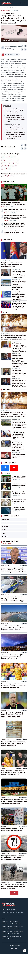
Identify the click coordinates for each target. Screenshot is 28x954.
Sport (2, 206)
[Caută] (20, 3)
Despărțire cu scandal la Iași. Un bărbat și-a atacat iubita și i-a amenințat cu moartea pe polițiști (12, 599)
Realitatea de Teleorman (15, 923)
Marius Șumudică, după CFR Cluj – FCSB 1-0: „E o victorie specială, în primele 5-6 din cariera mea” (12, 715)
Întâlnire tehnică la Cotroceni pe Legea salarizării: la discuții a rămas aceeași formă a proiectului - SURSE (13, 414)
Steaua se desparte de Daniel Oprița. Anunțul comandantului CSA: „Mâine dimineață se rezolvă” (19, 306)
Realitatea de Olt (5, 928)
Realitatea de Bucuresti (7, 926)
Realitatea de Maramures (7, 939)
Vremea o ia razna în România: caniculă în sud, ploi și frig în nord (14, 231)
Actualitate (12, 7)
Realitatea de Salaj (15, 928)
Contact (3, 909)
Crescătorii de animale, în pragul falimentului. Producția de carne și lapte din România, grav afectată (14, 224)
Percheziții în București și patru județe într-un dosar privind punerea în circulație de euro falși (13, 743)
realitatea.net (11, 157)
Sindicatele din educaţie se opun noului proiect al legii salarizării (12, 829)
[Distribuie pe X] (25, 49)
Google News (9, 176)
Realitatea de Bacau (21, 739)
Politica (6, 220)
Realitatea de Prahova (17, 934)
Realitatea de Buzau (16, 936)
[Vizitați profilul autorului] (2, 47)
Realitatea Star (5, 923)
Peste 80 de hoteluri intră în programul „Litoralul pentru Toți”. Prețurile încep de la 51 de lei (12, 628)
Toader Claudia (15, 46)
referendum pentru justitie (9, 163)
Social (5, 228)
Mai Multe (14, 893)
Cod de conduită (19, 912)
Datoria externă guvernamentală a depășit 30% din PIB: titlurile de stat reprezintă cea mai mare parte (18, 446)
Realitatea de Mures (6, 934)
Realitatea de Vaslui (6, 936)
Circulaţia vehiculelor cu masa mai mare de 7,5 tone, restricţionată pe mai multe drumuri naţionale (12, 857)
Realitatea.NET (5, 921)
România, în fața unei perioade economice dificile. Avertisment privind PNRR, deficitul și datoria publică (15, 135)
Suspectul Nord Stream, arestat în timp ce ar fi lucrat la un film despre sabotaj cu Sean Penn (13, 886)
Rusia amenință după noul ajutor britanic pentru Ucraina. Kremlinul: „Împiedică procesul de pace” (15, 118)
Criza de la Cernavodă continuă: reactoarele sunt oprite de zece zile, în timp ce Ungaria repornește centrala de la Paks (19, 425)
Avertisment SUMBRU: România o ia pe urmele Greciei (19, 456)
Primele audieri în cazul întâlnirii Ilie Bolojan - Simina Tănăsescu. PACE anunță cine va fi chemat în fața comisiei (19, 383)
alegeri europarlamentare (9, 160)
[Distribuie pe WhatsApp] (22, 49)
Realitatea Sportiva (14, 921)
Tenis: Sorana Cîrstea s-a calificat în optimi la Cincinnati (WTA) (15, 210)
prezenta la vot (6, 169)
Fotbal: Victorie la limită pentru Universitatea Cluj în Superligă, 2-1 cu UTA (13, 204)
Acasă (4, 7)
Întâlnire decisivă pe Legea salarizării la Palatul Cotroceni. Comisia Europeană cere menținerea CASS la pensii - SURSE (13, 338)
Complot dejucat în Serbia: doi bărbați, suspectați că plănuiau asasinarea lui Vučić (15, 111)
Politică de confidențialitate (8, 912)
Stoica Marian (23, 797)
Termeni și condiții (11, 909)
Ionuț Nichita (23, 565)
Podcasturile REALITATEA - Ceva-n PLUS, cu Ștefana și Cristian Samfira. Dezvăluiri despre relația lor (13, 772)
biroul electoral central (9, 166)
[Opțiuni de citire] (24, 950)
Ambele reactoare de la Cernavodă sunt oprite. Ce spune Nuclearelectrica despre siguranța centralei (15, 127)
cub (3, 157)
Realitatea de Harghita (18, 931)
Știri (7, 7)
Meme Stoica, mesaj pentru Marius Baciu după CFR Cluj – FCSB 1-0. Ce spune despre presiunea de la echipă (13, 570)
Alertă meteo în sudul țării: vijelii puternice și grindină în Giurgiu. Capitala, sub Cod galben (12, 657)
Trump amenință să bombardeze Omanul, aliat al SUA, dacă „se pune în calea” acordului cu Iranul (15, 217)
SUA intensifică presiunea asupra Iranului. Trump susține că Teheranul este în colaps (19, 373)
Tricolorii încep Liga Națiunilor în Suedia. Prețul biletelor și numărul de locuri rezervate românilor (13, 686)
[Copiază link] (22, 46)
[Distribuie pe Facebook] (25, 46)
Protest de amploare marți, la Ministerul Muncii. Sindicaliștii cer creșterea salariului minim (19, 436)
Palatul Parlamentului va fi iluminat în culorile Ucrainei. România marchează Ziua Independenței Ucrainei (14, 801)
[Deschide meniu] (25, 3)
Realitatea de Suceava (7, 931)
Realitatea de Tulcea (18, 926)
